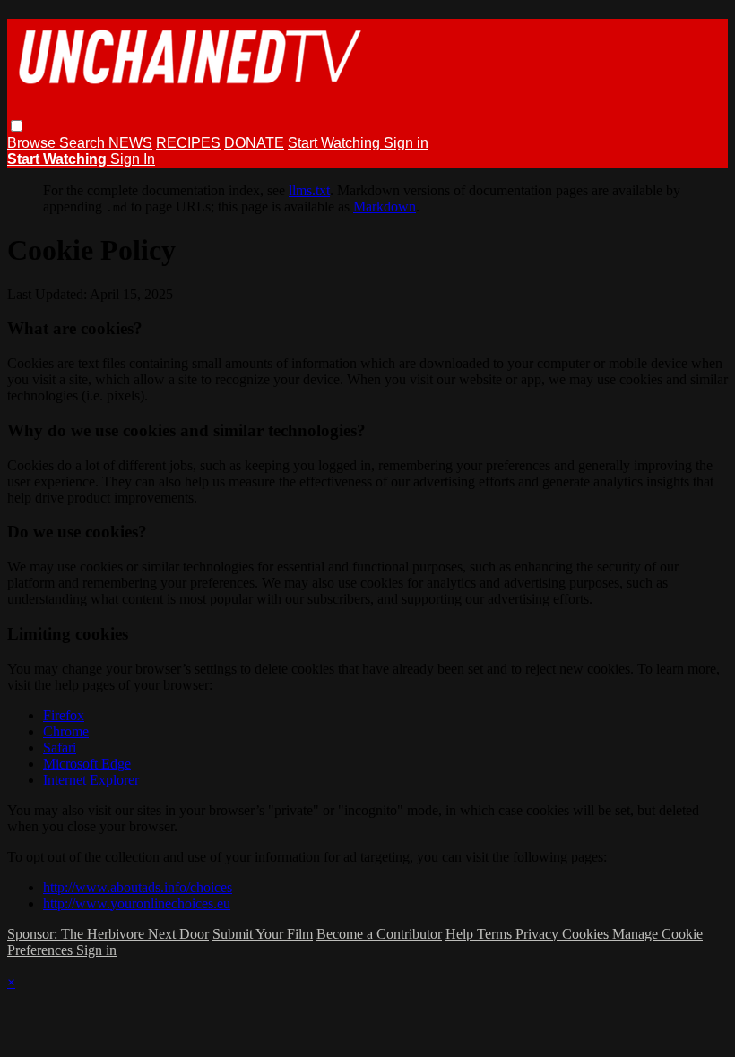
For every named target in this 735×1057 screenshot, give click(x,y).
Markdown (384, 206)
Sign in (406, 142)
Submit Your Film (262, 933)
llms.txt (309, 190)
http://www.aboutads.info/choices (137, 887)
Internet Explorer (91, 779)
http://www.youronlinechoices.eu (136, 903)
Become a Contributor (379, 933)
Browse (33, 142)
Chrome (66, 731)
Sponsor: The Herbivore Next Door (108, 933)
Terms (496, 933)
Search (83, 142)
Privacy (538, 933)
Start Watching (336, 142)
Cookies (587, 933)
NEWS (130, 142)
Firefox (63, 715)
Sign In (132, 159)
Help (461, 933)
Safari (59, 747)
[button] (16, 126)
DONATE (254, 142)
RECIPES (188, 142)
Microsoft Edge (87, 763)
